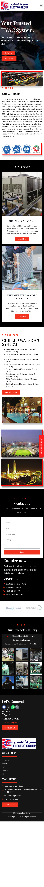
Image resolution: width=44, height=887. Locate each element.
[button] (41, 5)
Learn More (22, 239)
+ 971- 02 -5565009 (9, 722)
